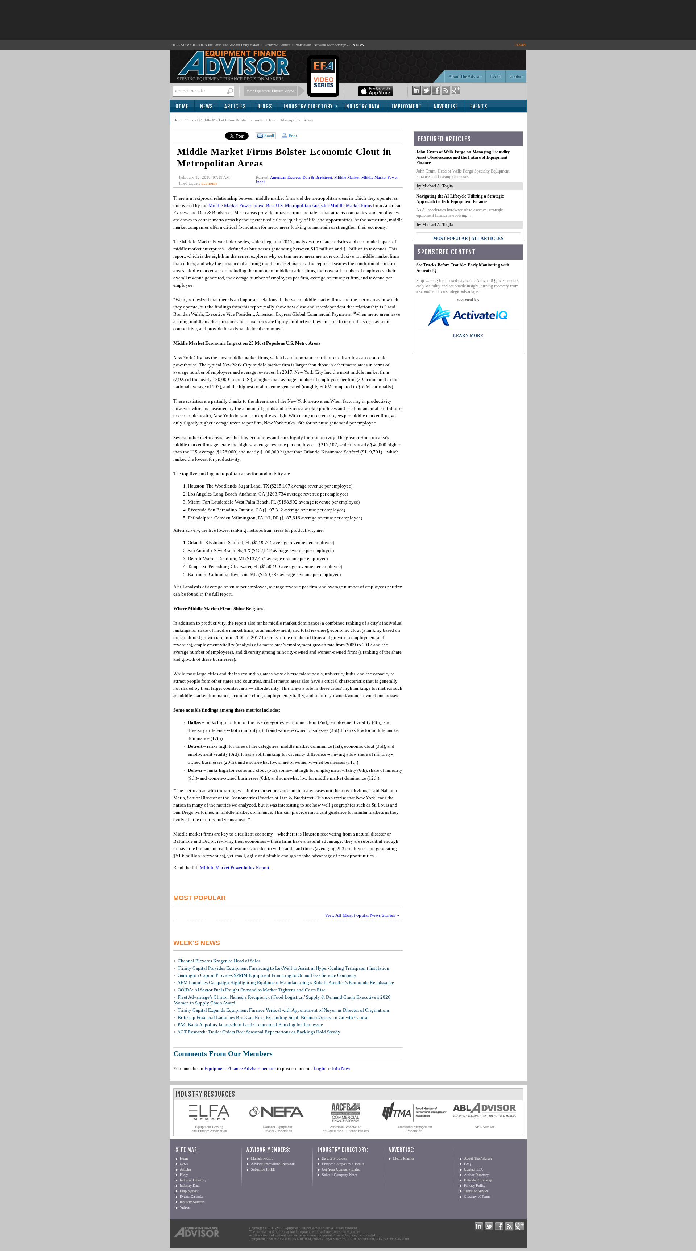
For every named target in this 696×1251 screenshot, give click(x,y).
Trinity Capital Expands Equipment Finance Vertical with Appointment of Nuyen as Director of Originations (284, 1010)
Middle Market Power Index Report (234, 867)
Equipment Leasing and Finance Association (209, 1129)
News (206, 106)
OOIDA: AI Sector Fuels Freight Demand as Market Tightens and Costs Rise (252, 990)
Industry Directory (308, 106)
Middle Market (346, 177)
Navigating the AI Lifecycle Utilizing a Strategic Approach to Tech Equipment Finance (460, 199)
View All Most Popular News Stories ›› (362, 915)
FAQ (467, 1164)
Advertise (446, 106)
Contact (516, 76)
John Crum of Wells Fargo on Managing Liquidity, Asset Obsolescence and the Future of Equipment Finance (463, 157)
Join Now (341, 1068)
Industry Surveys (192, 1202)
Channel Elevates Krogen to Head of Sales (219, 961)
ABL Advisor (484, 1127)
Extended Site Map (478, 1180)
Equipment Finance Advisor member (240, 1068)
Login (320, 1068)
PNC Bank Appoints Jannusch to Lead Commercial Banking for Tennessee (250, 1024)
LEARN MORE (468, 335)
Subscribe (190, 119)
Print (292, 135)
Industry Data (362, 106)
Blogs (264, 106)
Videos (185, 1207)
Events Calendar (191, 1196)
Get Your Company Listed (341, 1169)
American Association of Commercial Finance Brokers (346, 1129)
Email (269, 135)
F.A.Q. (496, 76)
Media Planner (403, 1158)
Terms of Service (476, 1191)
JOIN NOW (355, 45)
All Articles (487, 238)
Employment (407, 106)
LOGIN (520, 45)
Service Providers (334, 1158)
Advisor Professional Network (273, 1164)
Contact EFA (473, 1169)
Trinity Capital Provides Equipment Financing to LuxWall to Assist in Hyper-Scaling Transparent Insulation (283, 968)
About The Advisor (465, 76)
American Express (285, 177)
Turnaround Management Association (414, 1129)
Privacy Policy (474, 1186)
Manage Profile (262, 1158)
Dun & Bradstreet (317, 177)
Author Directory (476, 1175)
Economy (209, 183)
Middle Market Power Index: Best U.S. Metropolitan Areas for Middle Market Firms (290, 205)
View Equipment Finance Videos (270, 91)
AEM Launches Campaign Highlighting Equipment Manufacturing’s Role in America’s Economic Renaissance (285, 982)
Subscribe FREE (263, 1169)
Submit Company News (339, 1175)
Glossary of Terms (477, 1196)
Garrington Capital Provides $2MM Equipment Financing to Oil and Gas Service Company (267, 975)
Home (181, 106)
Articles (235, 106)
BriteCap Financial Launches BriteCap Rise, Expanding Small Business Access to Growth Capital (273, 1017)
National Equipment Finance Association (277, 1129)
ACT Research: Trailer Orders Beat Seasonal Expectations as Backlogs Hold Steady (258, 1032)
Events (478, 106)
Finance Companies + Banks (343, 1164)
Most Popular (450, 238)
